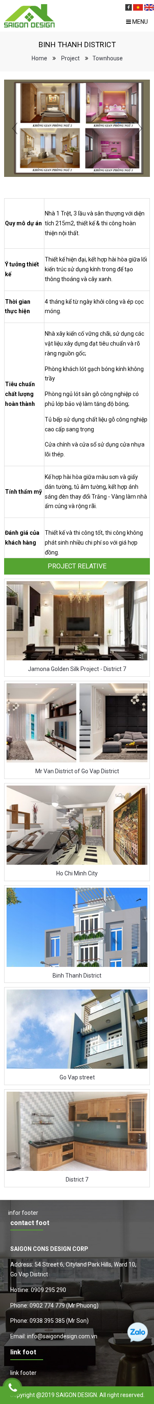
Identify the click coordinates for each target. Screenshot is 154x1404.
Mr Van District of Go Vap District (77, 771)
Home (39, 58)
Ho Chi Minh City (77, 873)
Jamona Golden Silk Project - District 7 (77, 669)
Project (70, 58)
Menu (139, 21)
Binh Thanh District (77, 975)
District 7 (77, 1179)
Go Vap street (77, 1077)
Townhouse (107, 58)
